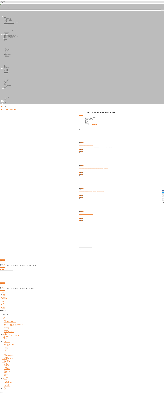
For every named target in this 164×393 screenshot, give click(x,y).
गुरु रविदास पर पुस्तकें (6, 328)
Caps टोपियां (5, 367)
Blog (2, 390)
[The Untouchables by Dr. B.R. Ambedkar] (85, 129)
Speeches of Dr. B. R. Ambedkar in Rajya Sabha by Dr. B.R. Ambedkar (91, 191)
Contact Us (3, 295)
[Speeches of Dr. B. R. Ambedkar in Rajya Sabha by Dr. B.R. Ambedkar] (85, 175)
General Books (4, 389)
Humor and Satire (7, 352)
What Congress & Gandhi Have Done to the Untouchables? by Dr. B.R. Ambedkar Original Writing (17, 262)
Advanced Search (4, 307)
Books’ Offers (4, 388)
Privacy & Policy (4, 298)
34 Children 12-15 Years (7, 386)
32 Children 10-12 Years (7, 385)
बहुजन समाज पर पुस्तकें (6, 327)
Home (3, 292)
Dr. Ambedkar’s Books (7, 342)
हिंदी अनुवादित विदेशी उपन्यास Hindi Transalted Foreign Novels (12, 336)
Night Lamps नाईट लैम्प (7, 369)
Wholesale (3, 337)
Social (6, 349)
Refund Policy (4, 297)
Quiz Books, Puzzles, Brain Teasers (8, 358)
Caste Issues (7, 345)
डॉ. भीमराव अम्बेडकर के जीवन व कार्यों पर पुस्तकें (10, 322)
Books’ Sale (3, 318)
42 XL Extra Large (6, 381)
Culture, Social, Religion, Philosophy (9, 344)
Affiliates (3, 308)
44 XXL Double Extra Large (8, 382)
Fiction (6, 351)
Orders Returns (4, 305)
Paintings (5, 387)
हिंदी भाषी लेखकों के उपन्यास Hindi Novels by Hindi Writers (11, 335)
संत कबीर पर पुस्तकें (6, 333)
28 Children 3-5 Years (7, 383)
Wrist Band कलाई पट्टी (7, 371)
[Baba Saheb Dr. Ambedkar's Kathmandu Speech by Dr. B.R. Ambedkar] (6, 270)
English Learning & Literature (8, 350)
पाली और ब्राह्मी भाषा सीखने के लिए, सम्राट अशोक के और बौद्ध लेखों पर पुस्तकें (13, 324)
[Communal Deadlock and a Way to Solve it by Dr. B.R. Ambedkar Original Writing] (85, 152)
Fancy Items (5, 340)
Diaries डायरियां (6, 374)
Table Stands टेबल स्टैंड (7, 370)
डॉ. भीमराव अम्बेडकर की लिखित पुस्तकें (8, 321)
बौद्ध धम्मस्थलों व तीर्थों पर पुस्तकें (8, 323)
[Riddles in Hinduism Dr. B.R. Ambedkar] (85, 198)
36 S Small (5, 379)
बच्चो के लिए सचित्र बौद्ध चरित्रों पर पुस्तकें (9, 332)
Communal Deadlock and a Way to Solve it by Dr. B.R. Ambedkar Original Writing (93, 168)
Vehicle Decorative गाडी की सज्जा (8, 376)
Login (2, 2)
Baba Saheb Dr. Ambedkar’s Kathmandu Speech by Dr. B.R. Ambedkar (13, 285)
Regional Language (4, 359)
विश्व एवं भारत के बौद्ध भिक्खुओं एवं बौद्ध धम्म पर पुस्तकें (10, 325)
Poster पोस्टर (5, 373)
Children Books (6, 343)
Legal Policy (3, 299)
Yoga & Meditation (6, 357)
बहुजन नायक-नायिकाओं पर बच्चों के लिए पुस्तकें (9, 331)
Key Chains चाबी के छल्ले (7, 364)
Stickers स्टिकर (6, 377)
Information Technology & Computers (9, 355)
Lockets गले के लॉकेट (6, 365)
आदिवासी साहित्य (6, 330)
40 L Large (5, 380)
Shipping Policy (4, 293)
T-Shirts (3, 378)
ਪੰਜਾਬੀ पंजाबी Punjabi (6, 360)
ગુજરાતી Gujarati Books (7, 361)
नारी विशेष (5, 320)
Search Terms (4, 306)
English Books (4, 106)
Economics (5, 353)
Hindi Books (4, 319)
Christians (6, 347)
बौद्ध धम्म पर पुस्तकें (6, 326)
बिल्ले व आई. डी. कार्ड (6, 363)
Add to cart (81, 149)
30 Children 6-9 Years (7, 384)
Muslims (6, 348)
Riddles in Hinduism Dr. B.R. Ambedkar (86, 214)
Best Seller (3, 294)
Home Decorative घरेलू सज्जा (7, 368)
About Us (3, 296)
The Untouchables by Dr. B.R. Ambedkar (86, 145)
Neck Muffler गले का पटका (7, 372)
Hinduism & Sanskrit (8, 346)
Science (5, 354)
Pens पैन (5, 375)
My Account (3, 1)
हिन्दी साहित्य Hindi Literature (6, 334)
